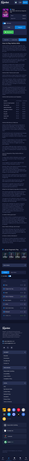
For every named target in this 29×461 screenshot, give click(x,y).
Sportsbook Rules (8, 389)
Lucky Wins (14, 39)
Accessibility (7, 373)
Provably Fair (7, 360)
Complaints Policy (8, 378)
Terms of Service (8, 401)
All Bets (5, 272)
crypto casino (6, 332)
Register (25, 2)
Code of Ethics (7, 376)
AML (5, 386)
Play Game (9, 32)
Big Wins (6, 39)
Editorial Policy (7, 394)
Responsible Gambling (9, 371)
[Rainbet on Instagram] (11, 347)
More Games (7, 265)
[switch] (4, 23)
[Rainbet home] (5, 2)
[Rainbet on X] (7, 347)
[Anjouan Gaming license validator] (5, 436)
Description (22, 39)
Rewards (6, 355)
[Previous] (23, 250)
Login (20, 2)
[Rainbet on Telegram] (4, 347)
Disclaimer (6, 396)
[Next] (25, 250)
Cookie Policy (7, 391)
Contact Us (6, 363)
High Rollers (13, 272)
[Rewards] (16, 2)
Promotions (6, 358)
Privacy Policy (7, 399)
